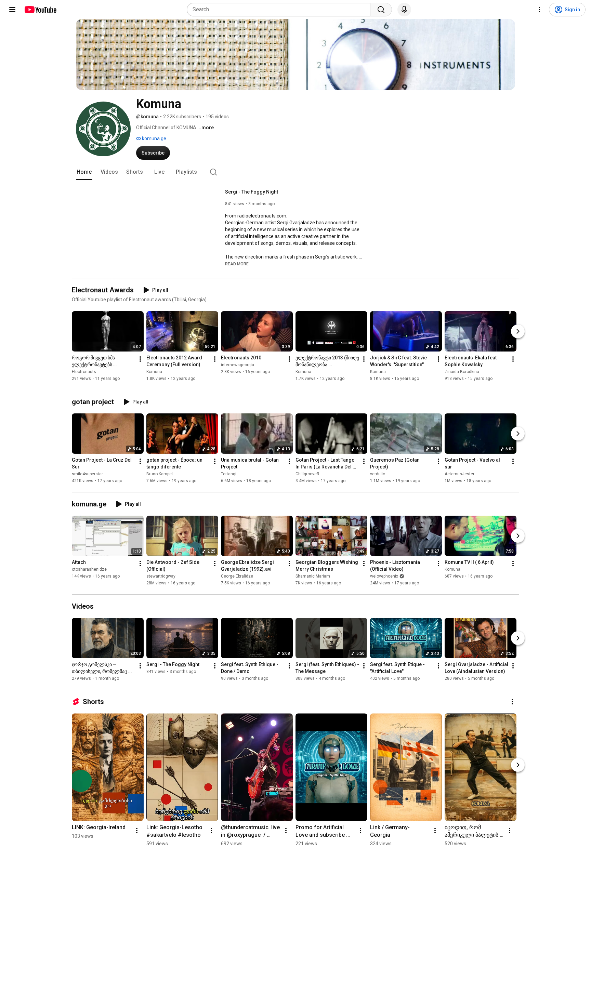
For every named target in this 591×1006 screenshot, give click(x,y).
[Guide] (12, 9)
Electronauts (84, 371)
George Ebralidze (237, 576)
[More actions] (140, 359)
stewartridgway (160, 576)
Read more (237, 264)
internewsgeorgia (237, 364)
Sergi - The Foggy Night (251, 192)
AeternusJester (459, 474)
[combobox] (281, 9)
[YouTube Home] (40, 9)
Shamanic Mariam (313, 576)
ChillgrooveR (307, 474)
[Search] (381, 9)
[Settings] (539, 9)
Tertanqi (228, 474)
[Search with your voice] (404, 9)
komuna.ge (153, 138)
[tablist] (295, 172)
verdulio (377, 474)
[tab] (84, 172)
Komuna (154, 371)
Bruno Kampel (159, 474)
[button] (237, 263)
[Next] (518, 331)
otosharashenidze (89, 569)
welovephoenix (384, 576)
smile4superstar (87, 474)
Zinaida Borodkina (462, 371)
